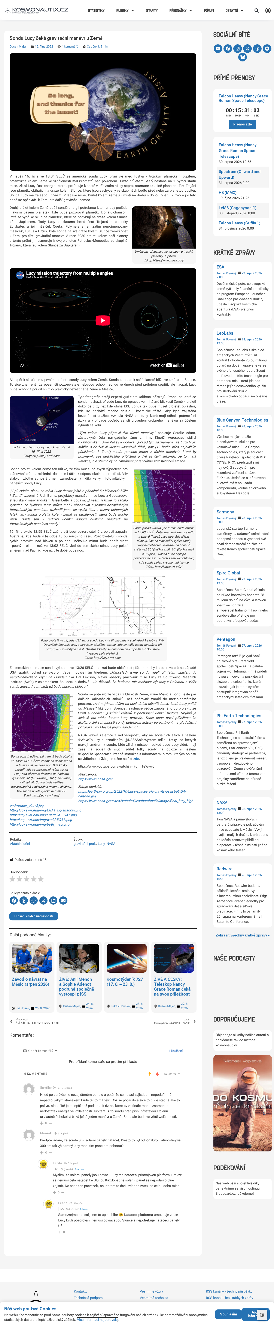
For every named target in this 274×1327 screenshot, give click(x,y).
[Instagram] (237, 48)
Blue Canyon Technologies (242, 420)
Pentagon (226, 639)
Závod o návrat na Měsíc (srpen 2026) (30, 982)
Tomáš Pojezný (226, 273)
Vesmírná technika (154, 1298)
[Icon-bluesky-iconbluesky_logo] (242, 57)
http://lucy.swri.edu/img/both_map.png (39, 824)
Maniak (79, 1169)
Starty (152, 10)
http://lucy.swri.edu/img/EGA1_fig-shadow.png (45, 810)
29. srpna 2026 (252, 273)
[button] (256, 10)
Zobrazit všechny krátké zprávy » (243, 935)
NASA (222, 802)
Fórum (209, 10)
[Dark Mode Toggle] (262, 1315)
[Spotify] (267, 48)
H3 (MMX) (228, 192)
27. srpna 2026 (252, 579)
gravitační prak (84, 844)
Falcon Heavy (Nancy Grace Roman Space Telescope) (243, 98)
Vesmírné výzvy (151, 1291)
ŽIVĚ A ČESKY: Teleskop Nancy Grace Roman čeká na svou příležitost (172, 987)
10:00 (220, 430)
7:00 (220, 277)
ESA (220, 267)
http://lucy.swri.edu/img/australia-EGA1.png (43, 815)
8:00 (220, 522)
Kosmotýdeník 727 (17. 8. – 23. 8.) (125, 982)
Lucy (101, 844)
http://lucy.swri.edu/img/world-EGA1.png (41, 820)
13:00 (220, 343)
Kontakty (80, 1291)
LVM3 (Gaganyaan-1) (237, 208)
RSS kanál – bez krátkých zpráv (229, 1298)
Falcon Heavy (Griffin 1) (239, 223)
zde (136, 759)
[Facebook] (227, 48)
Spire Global (228, 573)
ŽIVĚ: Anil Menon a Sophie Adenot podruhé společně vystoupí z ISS (76, 987)
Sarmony (225, 511)
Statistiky (96, 10)
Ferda (84, 1209)
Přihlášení (175, 1051)
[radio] (12, 879)
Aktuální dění (20, 844)
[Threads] (257, 48)
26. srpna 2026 (252, 809)
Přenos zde (242, 124)
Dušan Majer (18, 46)
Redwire (224, 868)
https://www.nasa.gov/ (95, 779)
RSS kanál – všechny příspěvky (229, 1291)
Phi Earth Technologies (239, 715)
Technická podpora (88, 1298)
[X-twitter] (247, 48)
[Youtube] (218, 48)
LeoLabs (225, 333)
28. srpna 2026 (252, 339)
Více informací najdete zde (97, 1320)
